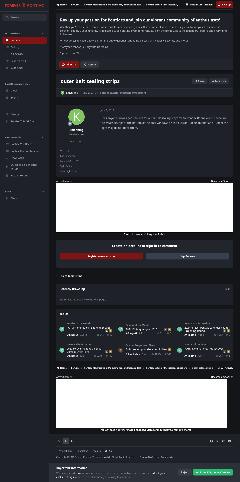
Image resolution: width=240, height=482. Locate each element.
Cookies (96, 450)
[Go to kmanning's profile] (62, 93)
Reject (185, 472)
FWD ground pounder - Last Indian (146, 349)
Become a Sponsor (222, 181)
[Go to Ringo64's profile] (61, 329)
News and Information (197, 323)
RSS (109, 450)
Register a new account (101, 256)
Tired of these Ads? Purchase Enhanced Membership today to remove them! (144, 430)
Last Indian (134, 354)
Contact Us (82, 450)
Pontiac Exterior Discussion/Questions (123, 92)
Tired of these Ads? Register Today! (144, 234)
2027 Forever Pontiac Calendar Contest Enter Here (85, 350)
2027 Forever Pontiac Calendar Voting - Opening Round (206, 329)
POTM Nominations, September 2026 (88, 327)
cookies (80, 473)
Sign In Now (187, 256)
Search (15, 17)
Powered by (156, 457)
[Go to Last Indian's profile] (120, 350)
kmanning (76, 130)
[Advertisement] (144, 207)
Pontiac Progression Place (140, 345)
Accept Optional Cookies (215, 472)
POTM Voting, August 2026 (141, 329)
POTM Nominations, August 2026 (203, 348)
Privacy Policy (65, 450)
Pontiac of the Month (78, 323)
